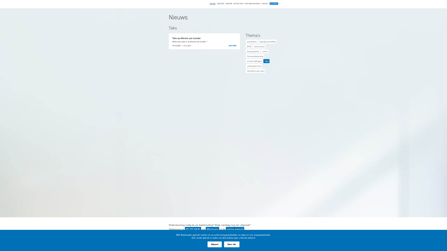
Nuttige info (238, 4)
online (264, 51)
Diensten (220, 4)
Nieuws (213, 4)
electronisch (259, 46)
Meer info (232, 244)
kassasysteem (253, 51)
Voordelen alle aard (255, 71)
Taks (267, 61)
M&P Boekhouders (183, 3)
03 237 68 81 (193, 229)
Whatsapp (212, 229)
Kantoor (228, 4)
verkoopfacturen (254, 66)
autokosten (251, 41)
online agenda (235, 229)
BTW (249, 46)
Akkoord (214, 244)
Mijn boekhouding (252, 4)
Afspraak (274, 4)
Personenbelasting (255, 56)
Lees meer (232, 46)
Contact (265, 4)
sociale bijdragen (254, 61)
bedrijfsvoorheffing (267, 41)
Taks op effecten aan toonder (186, 38)
